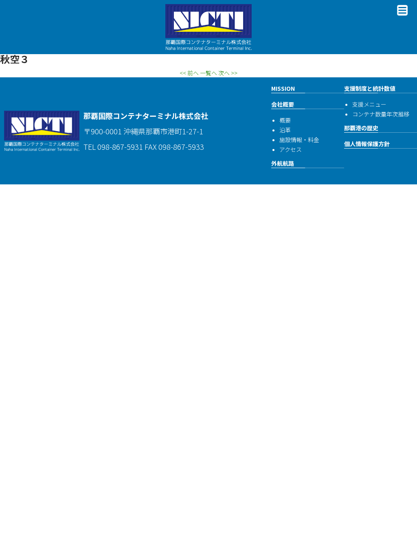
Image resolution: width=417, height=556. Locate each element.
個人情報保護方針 (367, 144)
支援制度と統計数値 (369, 88)
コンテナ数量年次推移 (380, 114)
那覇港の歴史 (361, 128)
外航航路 (282, 163)
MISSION (283, 88)
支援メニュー (369, 104)
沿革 (285, 130)
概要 (285, 120)
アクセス (290, 149)
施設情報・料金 (299, 140)
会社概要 (282, 104)
